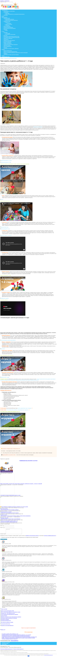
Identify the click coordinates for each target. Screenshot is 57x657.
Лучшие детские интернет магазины (11, 44)
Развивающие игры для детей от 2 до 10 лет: (28, 460)
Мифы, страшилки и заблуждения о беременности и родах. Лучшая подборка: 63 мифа (18, 637)
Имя (1, 525)
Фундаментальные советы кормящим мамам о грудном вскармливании (16, 635)
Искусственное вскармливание (10, 28)
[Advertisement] (28, 325)
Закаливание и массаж (9, 19)
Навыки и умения (8, 24)
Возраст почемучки (7, 42)
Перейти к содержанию (4, 0)
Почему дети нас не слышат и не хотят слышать (9, 512)
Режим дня (7, 25)
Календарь (7, 13)
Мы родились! (4, 17)
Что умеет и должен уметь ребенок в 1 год (10, 633)
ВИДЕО (3, 49)
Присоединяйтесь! (14, 640)
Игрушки (5, 47)
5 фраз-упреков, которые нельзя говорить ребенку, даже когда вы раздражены (15, 515)
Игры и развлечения (8, 46)
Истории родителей (7, 41)
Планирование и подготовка (9, 11)
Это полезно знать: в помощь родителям (11, 37)
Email (1, 527)
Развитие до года (7, 21)
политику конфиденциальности (50, 535)
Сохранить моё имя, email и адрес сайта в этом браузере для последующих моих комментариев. (19, 537)
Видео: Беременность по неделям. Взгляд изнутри (14, 14)
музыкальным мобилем (37, 126)
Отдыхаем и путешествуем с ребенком (11, 48)
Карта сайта (4, 644)
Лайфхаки (5, 53)
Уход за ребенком (7, 26)
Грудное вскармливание (8, 27)
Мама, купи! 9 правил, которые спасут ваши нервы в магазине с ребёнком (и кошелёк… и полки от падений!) (21, 483)
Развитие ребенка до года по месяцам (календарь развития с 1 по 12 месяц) (16, 634)
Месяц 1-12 (7, 22)
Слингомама (7, 33)
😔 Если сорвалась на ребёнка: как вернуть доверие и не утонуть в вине (14, 506)
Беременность (5, 10)
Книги (3, 55)
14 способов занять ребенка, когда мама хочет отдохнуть (17, 409)
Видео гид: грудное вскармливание (10, 51)
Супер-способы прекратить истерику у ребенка (9, 509)
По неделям (6, 12)
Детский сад (6, 39)
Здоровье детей (7, 18)
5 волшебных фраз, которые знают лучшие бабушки (10, 518)
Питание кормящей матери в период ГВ (9, 638)
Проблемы (6, 15)
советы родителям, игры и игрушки (24, 408)
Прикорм (5, 29)
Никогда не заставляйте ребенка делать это (8, 521)
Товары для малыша (7, 43)
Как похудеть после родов (10, 34)
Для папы (5, 35)
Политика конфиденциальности (6, 648)
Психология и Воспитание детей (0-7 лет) (11, 36)
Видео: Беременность (8, 50)
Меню (6, 30)
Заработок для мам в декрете (9, 40)
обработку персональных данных (32, 535)
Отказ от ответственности (18, 648)
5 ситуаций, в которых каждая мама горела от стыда (10, 495)
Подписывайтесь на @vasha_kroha (8, 454)
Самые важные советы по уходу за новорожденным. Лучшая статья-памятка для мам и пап (19, 636)
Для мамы (6, 32)
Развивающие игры (6, 56)
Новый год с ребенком (8, 38)
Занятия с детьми (7, 45)
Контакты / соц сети (6, 642)
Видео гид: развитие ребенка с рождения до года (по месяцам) (16, 52)
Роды (3, 16)
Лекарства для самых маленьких (11, 20)
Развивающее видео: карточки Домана (11, 54)
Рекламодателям (5, 643)
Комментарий (3, 533)
